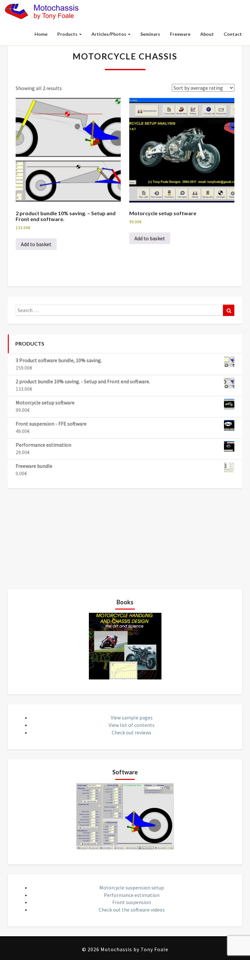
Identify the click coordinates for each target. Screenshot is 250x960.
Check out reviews (131, 732)
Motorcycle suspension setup (131, 887)
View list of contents (132, 725)
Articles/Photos (109, 34)
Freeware (180, 34)
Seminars (150, 34)
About (207, 34)
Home (41, 34)
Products (67, 34)
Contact (233, 34)
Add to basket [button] (36, 244)
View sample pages (132, 717)
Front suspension (131, 902)
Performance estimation (132, 895)
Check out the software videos (132, 909)
